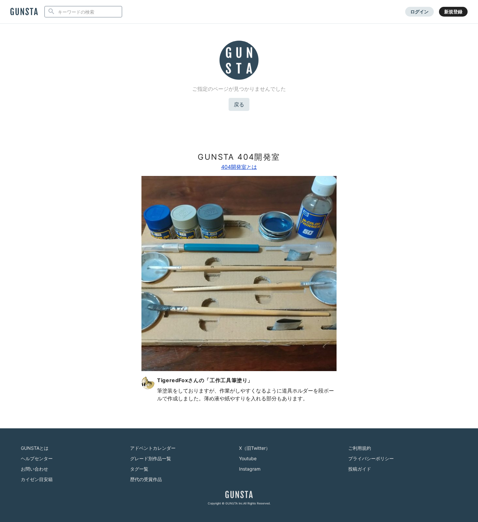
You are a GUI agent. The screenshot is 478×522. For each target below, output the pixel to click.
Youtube (248, 458)
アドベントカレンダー (153, 448)
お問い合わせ (34, 469)
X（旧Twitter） (254, 448)
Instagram (249, 469)
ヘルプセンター (37, 458)
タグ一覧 (139, 469)
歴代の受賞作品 (146, 479)
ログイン (419, 11)
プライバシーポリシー (371, 458)
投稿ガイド (359, 469)
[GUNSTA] (24, 12)
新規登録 (453, 11)
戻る (239, 104)
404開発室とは (239, 167)
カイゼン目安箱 (37, 479)
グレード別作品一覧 (150, 458)
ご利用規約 (359, 448)
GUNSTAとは (34, 448)
